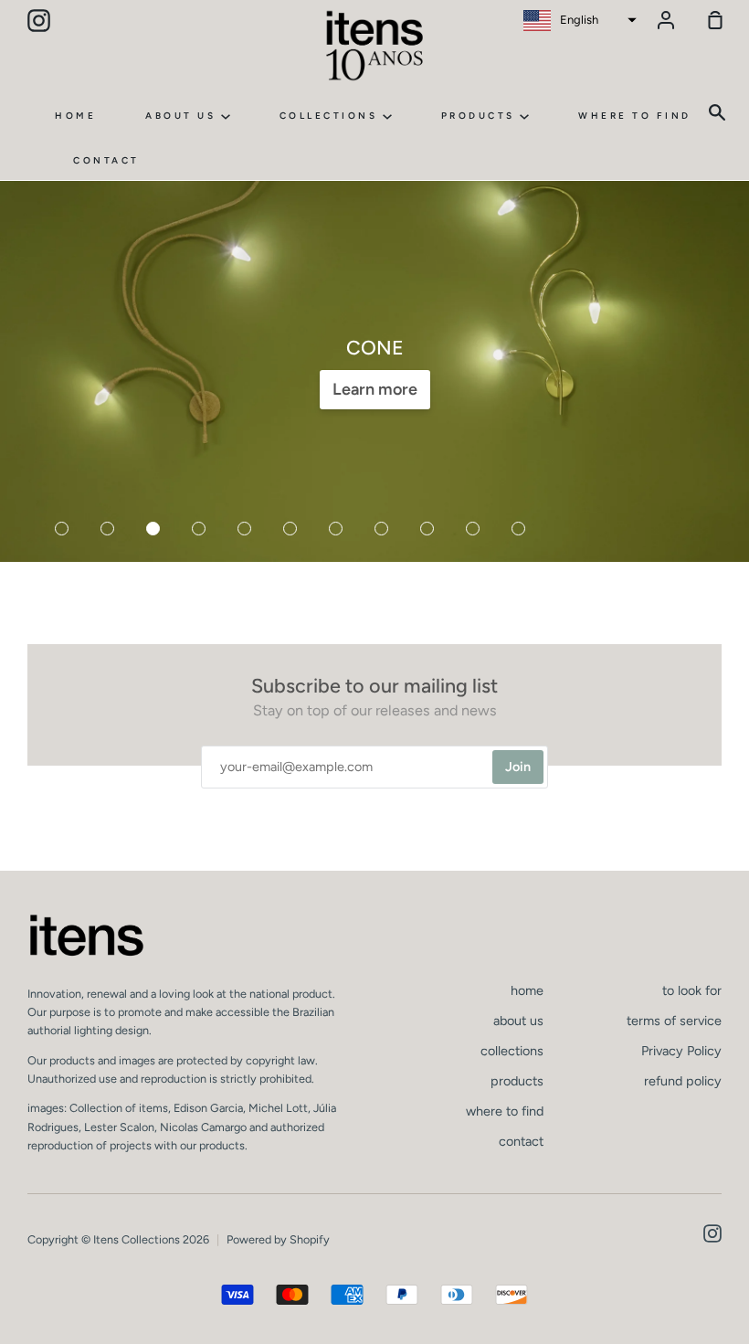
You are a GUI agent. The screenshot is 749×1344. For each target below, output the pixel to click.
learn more (375, 389)
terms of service (674, 1020)
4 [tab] (201, 531)
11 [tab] (521, 531)
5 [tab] (246, 531)
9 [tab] (429, 531)
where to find (634, 116)
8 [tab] (383, 531)
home (75, 116)
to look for (692, 990)
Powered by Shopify (278, 1239)
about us (183, 116)
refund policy (683, 1081)
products (481, 116)
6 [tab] (292, 531)
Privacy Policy (681, 1050)
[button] (577, 20)
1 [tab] (64, 531)
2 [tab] (109, 531)
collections (331, 116)
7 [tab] (338, 531)
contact (106, 160)
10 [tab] (475, 531)
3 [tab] (155, 531)
